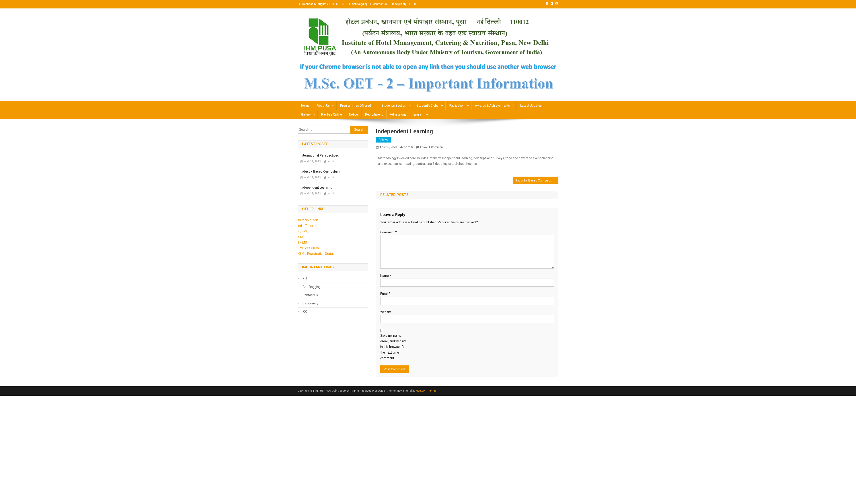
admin (408, 147)
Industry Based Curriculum (534, 180)
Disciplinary (399, 4)
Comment (388, 232)
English (419, 114)
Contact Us (380, 4)
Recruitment (374, 114)
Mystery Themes (426, 390)
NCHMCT (304, 231)
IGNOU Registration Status (316, 253)
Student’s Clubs (427, 105)
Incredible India (308, 220)
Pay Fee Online (331, 114)
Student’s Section (393, 105)
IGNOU (302, 237)
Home (305, 105)
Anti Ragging (360, 4)
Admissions (398, 114)
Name (385, 275)
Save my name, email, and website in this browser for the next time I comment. (393, 347)
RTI (344, 4)
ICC (414, 4)
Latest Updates (531, 105)
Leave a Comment (432, 147)
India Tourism (307, 226)
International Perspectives (319, 155)
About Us (323, 105)
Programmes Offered (355, 105)
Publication (457, 105)
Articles (383, 139)
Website (386, 312)
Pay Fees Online (309, 248)
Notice (353, 114)
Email (385, 294)
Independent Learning (316, 187)
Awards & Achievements (492, 105)
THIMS (302, 242)
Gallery (306, 114)
